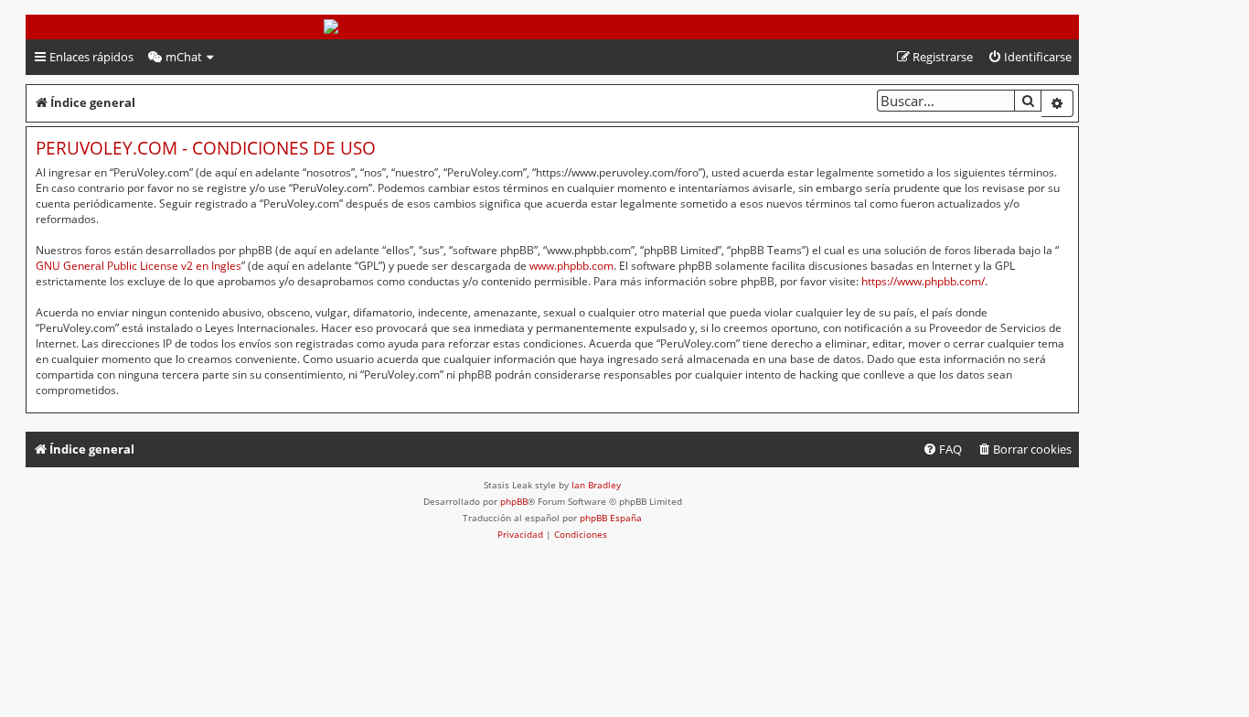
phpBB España (611, 517)
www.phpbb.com (571, 265)
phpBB (514, 501)
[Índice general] (552, 27)
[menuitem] (182, 57)
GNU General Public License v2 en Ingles (138, 265)
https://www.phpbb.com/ (923, 281)
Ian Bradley (596, 484)
